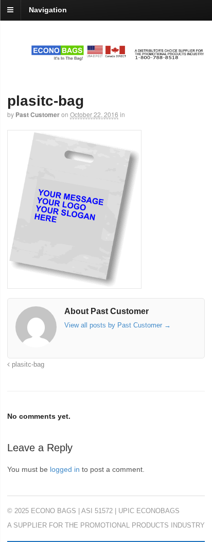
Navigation (48, 10)
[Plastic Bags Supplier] (106, 55)
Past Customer (37, 114)
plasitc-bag (27, 364)
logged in (65, 469)
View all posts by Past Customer (117, 325)
